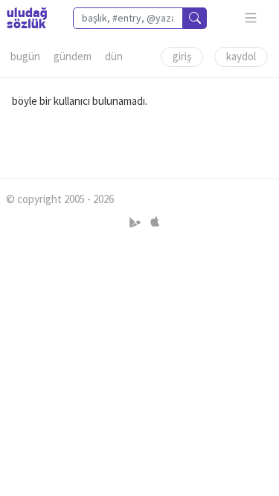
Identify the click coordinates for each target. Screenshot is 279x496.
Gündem (73, 56)
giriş (182, 56)
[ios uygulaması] (155, 222)
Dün (114, 56)
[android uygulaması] (136, 222)
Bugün (25, 56)
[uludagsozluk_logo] (27, 18)
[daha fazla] (251, 18)
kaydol (241, 56)
